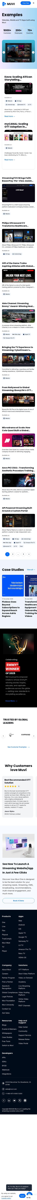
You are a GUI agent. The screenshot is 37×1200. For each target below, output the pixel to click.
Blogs (4, 1025)
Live (3, 926)
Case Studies (7, 1037)
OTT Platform (23, 970)
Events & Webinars (9, 1029)
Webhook (5, 1070)
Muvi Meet (6, 943)
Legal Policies (7, 997)
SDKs (4, 1062)
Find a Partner (7, 982)
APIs (3, 1057)
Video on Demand (25, 978)
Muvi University (8, 1005)
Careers (5, 974)
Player (4, 951)
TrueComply (7, 939)
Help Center (23, 1027)
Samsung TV (23, 941)
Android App (11, 104)
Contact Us (6, 1009)
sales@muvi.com (11, 1089)
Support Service (24, 1035)
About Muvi (6, 970)
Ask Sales (6, 1013)
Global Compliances (10, 992)
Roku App (17, 334)
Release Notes (23, 1039)
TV (3, 947)
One (3, 922)
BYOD (4, 1066)
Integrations (6, 1074)
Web (20, 921)
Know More (10, 701)
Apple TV (27, 334)
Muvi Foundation (8, 1001)
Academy (22, 982)
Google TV (22, 937)
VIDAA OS (22, 957)
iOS (19, 929)
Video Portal (23, 1043)
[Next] (34, 736)
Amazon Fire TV (10, 338)
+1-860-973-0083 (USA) (13, 1093)
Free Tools (6, 1041)
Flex (3, 930)
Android (21, 925)
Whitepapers (7, 1033)
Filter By (28, 1197)
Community (22, 1031)
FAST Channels (24, 1006)
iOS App (19, 101)
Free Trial (26, 3)
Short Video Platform (26, 974)
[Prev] (3, 736)
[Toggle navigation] (33, 3)
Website (10, 101)
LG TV (29, 104)
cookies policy (6, 1198)
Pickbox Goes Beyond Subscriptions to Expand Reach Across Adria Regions (11, 609)
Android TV (22, 104)
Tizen (21, 546)
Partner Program (8, 978)
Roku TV (21, 953)
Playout (5, 935)
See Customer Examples (17, 747)
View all (30, 570)
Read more (9, 116)
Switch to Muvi (7, 1045)
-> (28, 554)
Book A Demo (18, 901)
